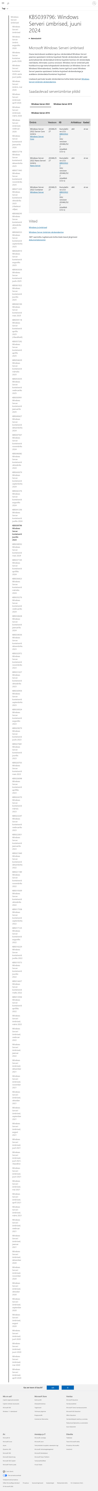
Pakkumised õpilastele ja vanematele (77, 1423)
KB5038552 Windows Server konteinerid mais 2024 (17, 550)
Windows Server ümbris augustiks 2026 (16, 42)
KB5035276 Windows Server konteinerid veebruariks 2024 (17, 604)
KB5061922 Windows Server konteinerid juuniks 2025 (17, 292)
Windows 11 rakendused (10, 1411)
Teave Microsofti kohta (73, 1441)
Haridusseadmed (71, 1404)
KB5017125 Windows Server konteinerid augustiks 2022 (17, 935)
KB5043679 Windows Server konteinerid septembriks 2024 (17, 479)
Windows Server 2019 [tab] (63, 104)
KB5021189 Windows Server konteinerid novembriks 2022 (17, 879)
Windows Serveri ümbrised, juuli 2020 (16, 1334)
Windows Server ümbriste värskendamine (46, 232)
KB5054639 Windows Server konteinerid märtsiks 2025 (17, 367)
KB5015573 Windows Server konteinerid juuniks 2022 (17, 969)
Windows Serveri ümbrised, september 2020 (16, 1305)
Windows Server (37, 192)
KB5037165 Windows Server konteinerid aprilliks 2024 (17, 567)
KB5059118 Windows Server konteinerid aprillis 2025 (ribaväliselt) (17, 328)
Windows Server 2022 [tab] (40, 104)
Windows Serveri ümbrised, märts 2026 (17, 111)
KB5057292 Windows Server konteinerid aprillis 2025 (17, 348)
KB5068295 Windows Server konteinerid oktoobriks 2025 (17, 220)
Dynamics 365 (7, 1449)
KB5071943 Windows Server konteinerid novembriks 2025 (17, 177)
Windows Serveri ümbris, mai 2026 (17, 85)
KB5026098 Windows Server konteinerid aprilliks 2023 (17, 785)
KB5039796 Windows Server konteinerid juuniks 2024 (17, 532)
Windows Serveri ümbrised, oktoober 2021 (16, 1098)
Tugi (4, 8)
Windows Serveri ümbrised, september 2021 (16, 1113)
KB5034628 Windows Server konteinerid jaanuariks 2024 (17, 623)
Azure (4, 1445)
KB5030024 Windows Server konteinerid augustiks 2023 (17, 716)
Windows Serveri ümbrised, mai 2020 (16, 1360)
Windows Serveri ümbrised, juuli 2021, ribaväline (16, 1158)
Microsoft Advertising (9, 1457)
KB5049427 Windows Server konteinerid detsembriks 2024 (17, 423)
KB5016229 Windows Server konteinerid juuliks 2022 (17, 952)
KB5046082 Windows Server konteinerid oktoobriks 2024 (17, 460)
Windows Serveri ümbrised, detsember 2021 (16, 1066)
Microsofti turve (7, 1441)
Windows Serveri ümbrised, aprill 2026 (16, 98)
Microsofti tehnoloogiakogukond (44, 1449)
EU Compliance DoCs (77, 1483)
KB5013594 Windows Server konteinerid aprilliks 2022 (17, 1004)
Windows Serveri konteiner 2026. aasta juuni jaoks (17, 71)
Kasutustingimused (37, 1483)
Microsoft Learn (39, 1441)
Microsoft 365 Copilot (9, 1461)
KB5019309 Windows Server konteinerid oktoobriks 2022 (17, 897)
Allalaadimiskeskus (40, 1404)
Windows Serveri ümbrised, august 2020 (16, 1320)
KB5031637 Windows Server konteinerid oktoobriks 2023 (17, 679)
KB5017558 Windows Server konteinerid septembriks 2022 (17, 916)
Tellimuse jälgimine (40, 1411)
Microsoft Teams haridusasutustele (76, 1407)
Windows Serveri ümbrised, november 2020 (16, 1273)
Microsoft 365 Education (73, 1411)
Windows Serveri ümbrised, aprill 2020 (16, 1373)
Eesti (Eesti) (9, 1471)
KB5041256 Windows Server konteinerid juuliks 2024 (17, 515)
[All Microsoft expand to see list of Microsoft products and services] (3, 3)
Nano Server (35, 165)
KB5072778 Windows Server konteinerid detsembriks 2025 (17, 158)
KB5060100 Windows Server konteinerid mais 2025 (17, 310)
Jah (52, 1387)
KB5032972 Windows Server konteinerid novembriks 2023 (17, 660)
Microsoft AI (6, 1438)
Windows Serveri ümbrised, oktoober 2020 (16, 1289)
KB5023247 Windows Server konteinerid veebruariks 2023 (17, 823)
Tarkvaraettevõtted (40, 1461)
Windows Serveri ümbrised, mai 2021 (16, 1185)
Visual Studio (38, 1464)
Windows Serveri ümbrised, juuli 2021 (16, 1143)
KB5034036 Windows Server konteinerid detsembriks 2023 (17, 641)
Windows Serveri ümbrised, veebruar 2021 (16, 1225)
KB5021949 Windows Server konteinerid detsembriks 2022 (17, 860)
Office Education (71, 1415)
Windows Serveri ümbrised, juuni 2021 (16, 1172)
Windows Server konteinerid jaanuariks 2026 (17, 142)
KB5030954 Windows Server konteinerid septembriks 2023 (17, 697)
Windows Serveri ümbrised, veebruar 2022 (16, 1034)
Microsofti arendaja (40, 1438)
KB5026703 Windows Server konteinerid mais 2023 (17, 768)
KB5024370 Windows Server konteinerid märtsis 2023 (17, 804)
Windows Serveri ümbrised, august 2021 (16, 1129)
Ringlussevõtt (38, 1415)
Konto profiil (38, 1400)
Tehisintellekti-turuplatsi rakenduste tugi (46, 1445)
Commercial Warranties (41, 1419)
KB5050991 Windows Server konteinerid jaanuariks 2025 (17, 404)
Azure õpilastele (71, 1427)
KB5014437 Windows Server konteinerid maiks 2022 (17, 987)
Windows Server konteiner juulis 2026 (17, 56)
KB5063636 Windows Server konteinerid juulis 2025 (17, 275)
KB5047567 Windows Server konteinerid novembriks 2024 (17, 442)
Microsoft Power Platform (42, 1457)
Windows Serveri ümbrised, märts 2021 (17, 1211)
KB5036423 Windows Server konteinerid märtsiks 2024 (17, 585)
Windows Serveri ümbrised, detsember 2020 (16, 1257)
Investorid (69, 1449)
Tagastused (38, 1407)
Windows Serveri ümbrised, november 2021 (16, 1082)
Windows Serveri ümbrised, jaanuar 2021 (16, 1241)
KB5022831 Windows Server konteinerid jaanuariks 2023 (17, 841)
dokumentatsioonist (37, 240)
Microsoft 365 (7, 1407)
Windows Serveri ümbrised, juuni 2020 (16, 1347)
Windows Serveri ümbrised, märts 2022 (17, 1019)
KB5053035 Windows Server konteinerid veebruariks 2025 (17, 385)
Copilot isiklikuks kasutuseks (11, 1404)
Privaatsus (26, 1483)
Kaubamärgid (50, 1483)
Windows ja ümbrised (38, 227)
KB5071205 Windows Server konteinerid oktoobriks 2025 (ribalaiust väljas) (17, 199)
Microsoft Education (72, 1400)
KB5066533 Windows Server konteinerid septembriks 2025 (17, 239)
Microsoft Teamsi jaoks (9, 1464)
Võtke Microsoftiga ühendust (11, 1483)
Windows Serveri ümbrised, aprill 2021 (16, 1198)
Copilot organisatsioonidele (11, 1400)
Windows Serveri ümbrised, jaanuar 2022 (16, 1050)
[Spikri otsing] (8, 3)
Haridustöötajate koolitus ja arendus (77, 1419)
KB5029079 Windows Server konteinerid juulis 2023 (17, 734)
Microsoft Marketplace (41, 1453)
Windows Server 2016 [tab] (40, 113)
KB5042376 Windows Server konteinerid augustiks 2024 (17, 498)
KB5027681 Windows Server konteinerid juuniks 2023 (17, 751)
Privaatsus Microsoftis (72, 1445)
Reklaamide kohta (62, 1483)
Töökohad (69, 1438)
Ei (67, 1387)
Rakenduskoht (36, 38)
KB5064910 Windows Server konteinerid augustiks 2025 (17, 258)
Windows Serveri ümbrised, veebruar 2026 (16, 126)
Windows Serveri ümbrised (15, 20)
